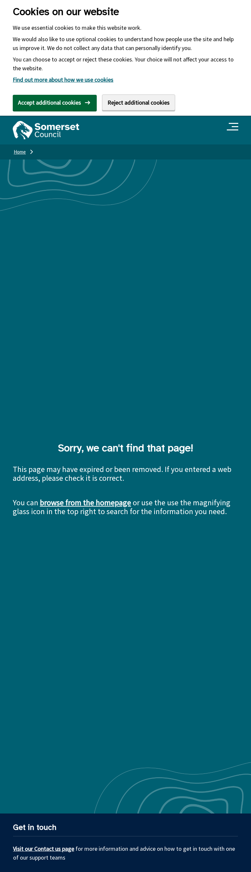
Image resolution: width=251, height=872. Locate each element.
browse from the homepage (85, 502)
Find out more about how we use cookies (63, 79)
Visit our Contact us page (43, 848)
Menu (233, 127)
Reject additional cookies (139, 102)
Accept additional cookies (49, 102)
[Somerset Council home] (46, 130)
